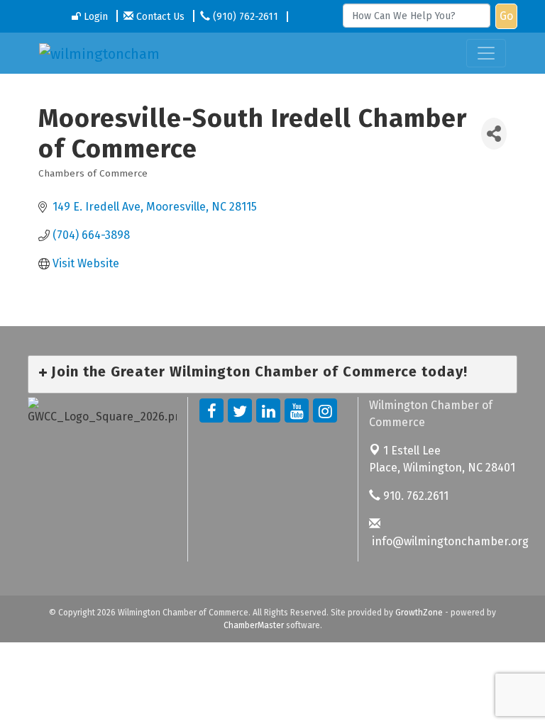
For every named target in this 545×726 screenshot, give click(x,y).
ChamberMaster (254, 625)
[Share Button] (494, 134)
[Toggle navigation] (486, 53)
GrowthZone (419, 613)
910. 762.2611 (414, 496)
